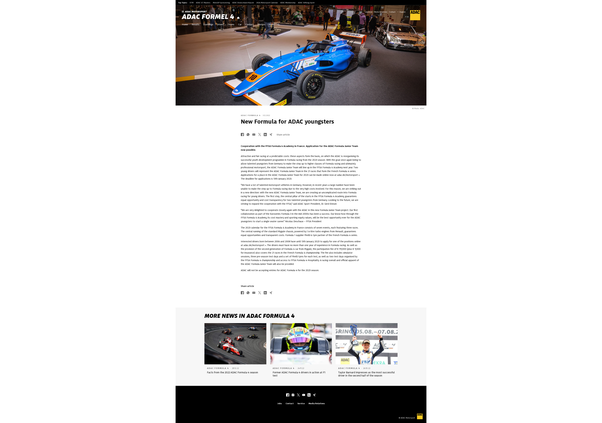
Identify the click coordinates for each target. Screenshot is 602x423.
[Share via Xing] (270, 135)
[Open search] (279, 24)
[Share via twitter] (259, 135)
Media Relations (380, 12)
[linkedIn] (309, 395)
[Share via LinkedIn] (265, 135)
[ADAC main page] (413, 15)
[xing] (314, 395)
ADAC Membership (288, 3)
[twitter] (298, 395)
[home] (238, 18)
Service (369, 12)
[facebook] (287, 395)
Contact (392, 12)
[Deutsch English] (401, 11)
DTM (191, 3)
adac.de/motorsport (347, 175)
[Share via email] (254, 135)
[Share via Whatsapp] (248, 135)
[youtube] (303, 395)
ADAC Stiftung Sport (306, 3)
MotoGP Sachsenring (221, 3)
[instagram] (293, 395)
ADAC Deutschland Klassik (243, 3)
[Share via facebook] (242, 135)
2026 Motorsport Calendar (267, 3)
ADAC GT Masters (203, 3)
